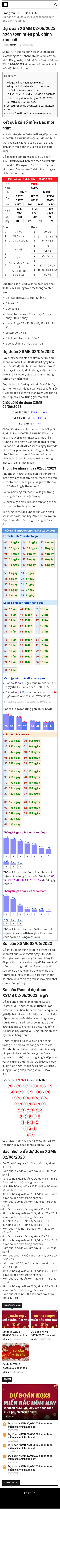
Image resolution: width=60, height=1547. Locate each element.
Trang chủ (8, 13)
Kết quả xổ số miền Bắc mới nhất (24, 82)
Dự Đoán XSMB (30, 13)
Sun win (4, 1537)
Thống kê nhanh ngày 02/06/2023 (30, 98)
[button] (18, 76)
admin (13, 44)
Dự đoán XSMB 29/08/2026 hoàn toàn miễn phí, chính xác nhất (30, 1436)
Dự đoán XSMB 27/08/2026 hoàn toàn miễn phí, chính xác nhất (30, 1457)
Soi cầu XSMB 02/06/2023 (20, 101)
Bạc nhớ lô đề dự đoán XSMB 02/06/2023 (29, 113)
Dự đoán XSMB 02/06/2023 (21, 90)
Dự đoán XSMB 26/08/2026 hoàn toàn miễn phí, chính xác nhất (30, 1468)
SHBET (4, 1518)
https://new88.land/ (30, 1526)
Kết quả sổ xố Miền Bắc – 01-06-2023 (26, 86)
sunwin (20, 1541)
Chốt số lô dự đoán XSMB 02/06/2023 (32, 94)
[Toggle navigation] (5, 4)
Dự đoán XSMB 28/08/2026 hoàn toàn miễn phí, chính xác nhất (30, 1446)
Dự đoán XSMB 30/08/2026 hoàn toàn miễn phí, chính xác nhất (30, 1425)
